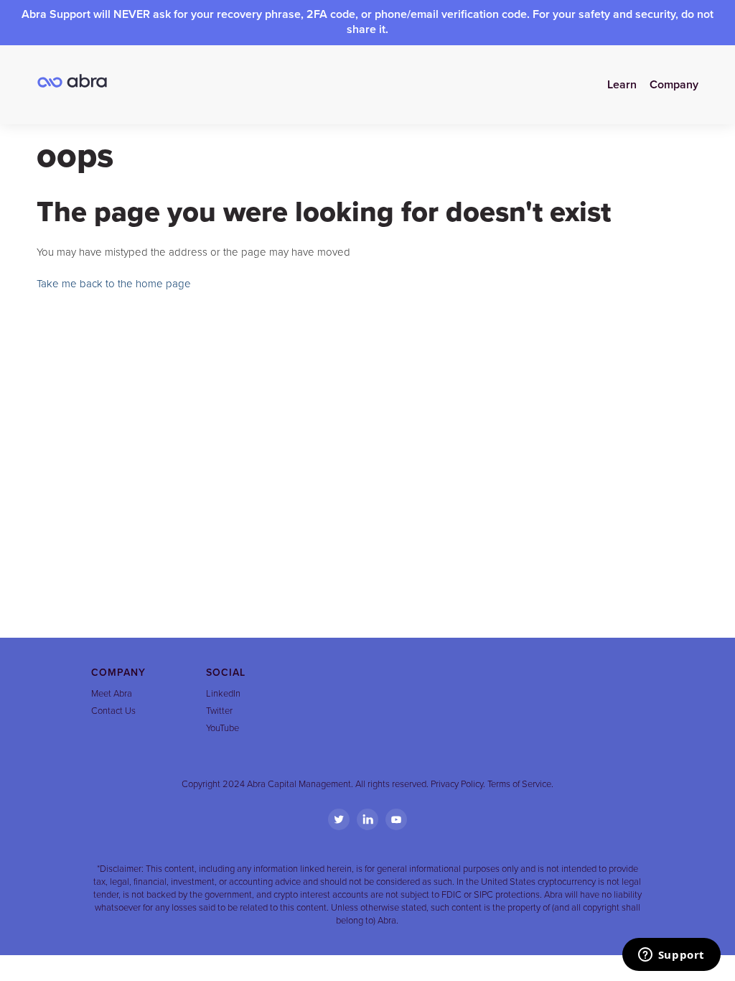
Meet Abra (111, 693)
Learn (622, 85)
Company (674, 85)
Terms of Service (519, 784)
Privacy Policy (457, 784)
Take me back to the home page (114, 283)
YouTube (222, 728)
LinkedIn (223, 693)
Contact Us (113, 711)
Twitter (219, 711)
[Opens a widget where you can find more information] (671, 956)
